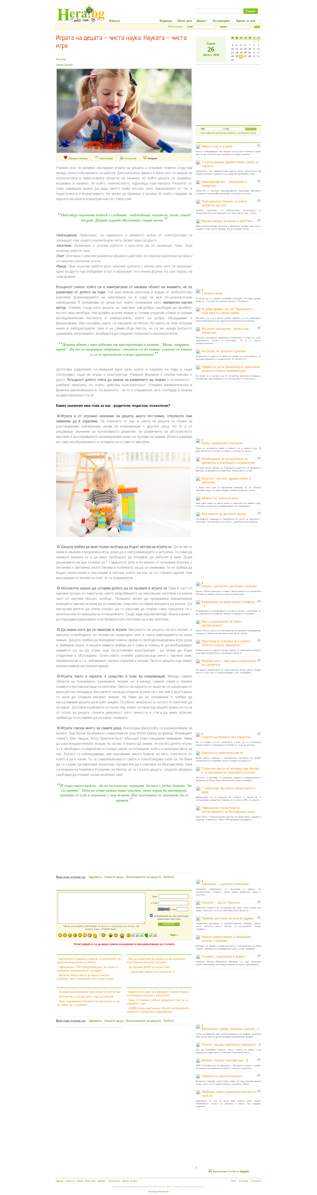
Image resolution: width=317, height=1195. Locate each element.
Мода (80, 1181)
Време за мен (129, 1181)
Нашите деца (113, 877)
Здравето (95, 877)
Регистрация (176, 27)
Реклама (243, 1181)
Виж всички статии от (231, 1171)
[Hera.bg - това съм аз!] (81, 22)
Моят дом (91, 1181)
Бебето (169, 877)
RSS (233, 1181)
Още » (174, 934)
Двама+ (102, 1181)
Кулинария (114, 1181)
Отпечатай (130, 158)
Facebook (164, 1191)
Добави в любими (78, 158)
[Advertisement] (123, 833)
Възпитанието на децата (143, 877)
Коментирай (106, 158)
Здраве (60, 1181)
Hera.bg (61, 59)
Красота (70, 1181)
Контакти (256, 1181)
